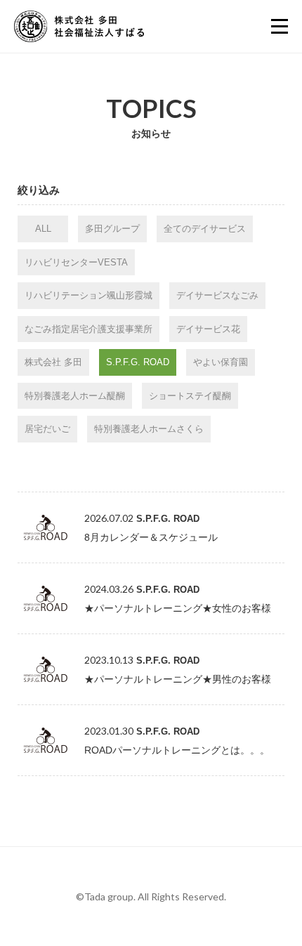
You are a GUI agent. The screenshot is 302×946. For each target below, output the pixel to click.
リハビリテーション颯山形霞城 (88, 295)
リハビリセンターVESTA (76, 262)
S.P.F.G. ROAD (137, 362)
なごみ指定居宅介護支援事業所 (88, 329)
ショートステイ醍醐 (190, 395)
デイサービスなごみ (217, 295)
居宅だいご (47, 428)
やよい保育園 (220, 362)
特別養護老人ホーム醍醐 (75, 395)
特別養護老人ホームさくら (149, 428)
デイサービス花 (208, 329)
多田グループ (112, 228)
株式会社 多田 (53, 362)
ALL (43, 228)
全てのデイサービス (205, 228)
